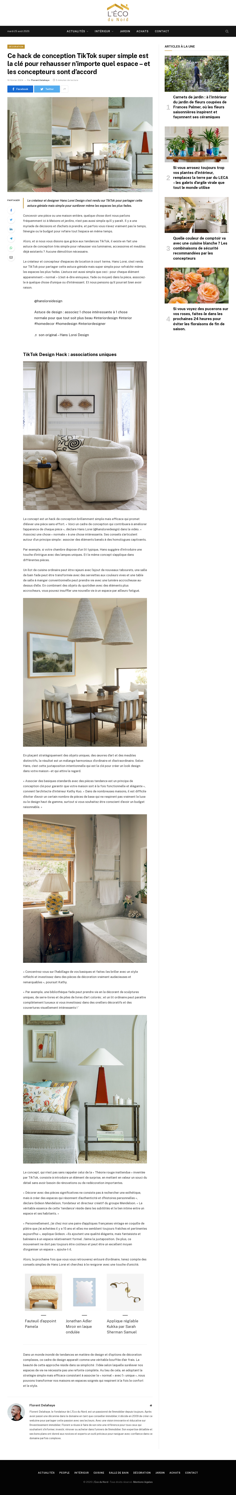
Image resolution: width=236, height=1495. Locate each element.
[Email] (11, 257)
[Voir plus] (64, 89)
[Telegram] (11, 238)
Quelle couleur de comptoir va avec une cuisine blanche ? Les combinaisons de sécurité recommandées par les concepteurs (200, 248)
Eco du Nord (101, 1482)
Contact (162, 31)
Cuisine (98, 1472)
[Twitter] (11, 219)
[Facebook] (11, 210)
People (64, 1472)
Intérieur (102, 31)
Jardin (125, 31)
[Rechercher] (227, 31)
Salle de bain (119, 1472)
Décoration (16, 47)
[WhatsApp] (11, 248)
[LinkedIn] (11, 229)
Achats (142, 31)
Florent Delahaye (40, 80)
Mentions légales (143, 1482)
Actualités (76, 31)
